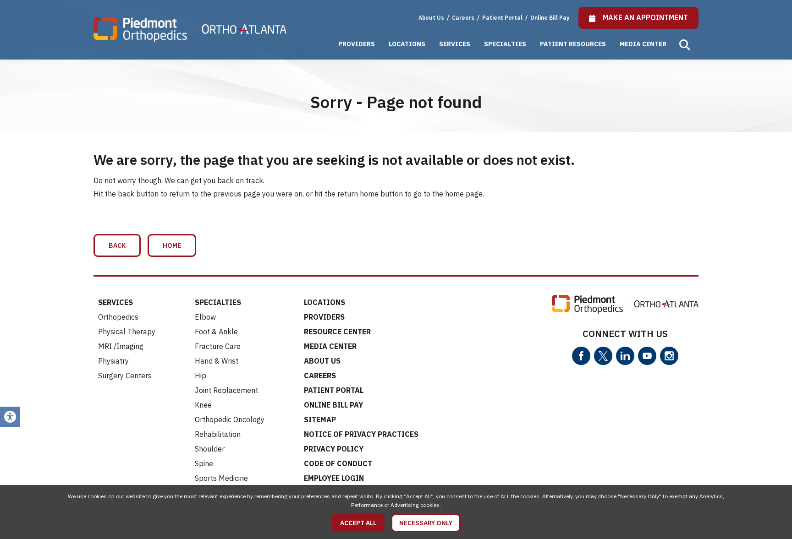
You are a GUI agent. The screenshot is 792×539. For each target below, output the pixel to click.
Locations (407, 44)
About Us (431, 17)
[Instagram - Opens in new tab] (669, 356)
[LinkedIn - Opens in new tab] (625, 356)
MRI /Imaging (120, 346)
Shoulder (210, 448)
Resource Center (337, 331)
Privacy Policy (333, 448)
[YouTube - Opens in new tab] (647, 356)
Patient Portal (503, 17)
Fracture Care (218, 346)
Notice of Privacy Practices (361, 434)
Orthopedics (118, 316)
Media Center (643, 44)
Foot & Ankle (216, 331)
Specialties (505, 44)
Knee (203, 404)
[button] (685, 45)
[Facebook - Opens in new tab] (581, 356)
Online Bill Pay (549, 17)
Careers (464, 17)
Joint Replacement (226, 390)
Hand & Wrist (216, 360)
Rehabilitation (218, 434)
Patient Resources (573, 44)
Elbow (205, 316)
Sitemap (320, 419)
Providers (356, 44)
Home (172, 245)
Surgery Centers (125, 375)
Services (454, 44)
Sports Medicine (221, 478)
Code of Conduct (338, 463)
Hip (200, 375)
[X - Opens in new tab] (603, 356)
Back (117, 245)
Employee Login (334, 478)
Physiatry (113, 360)
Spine (204, 463)
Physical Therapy (126, 331)
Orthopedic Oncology (229, 419)
